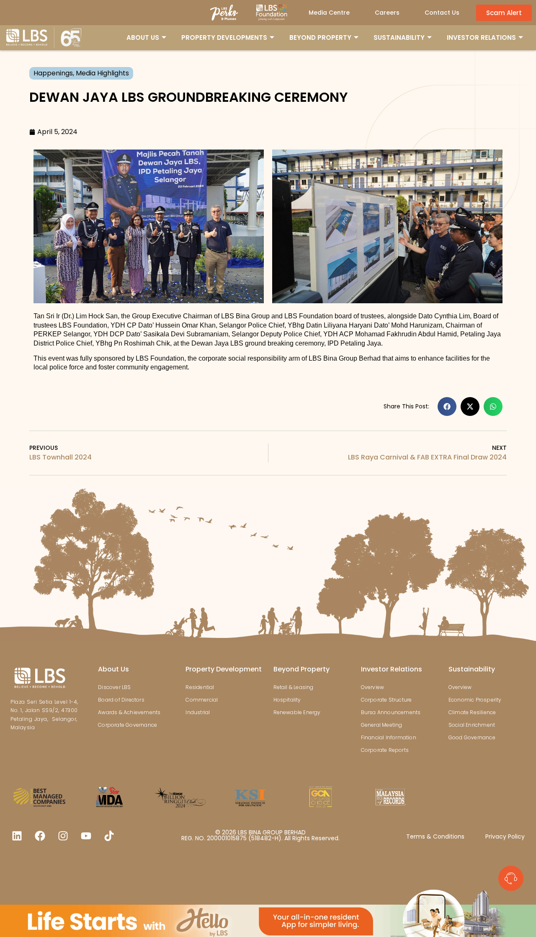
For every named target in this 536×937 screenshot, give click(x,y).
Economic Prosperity (475, 699)
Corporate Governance (127, 724)
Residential (200, 687)
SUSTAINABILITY (399, 37)
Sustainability (471, 669)
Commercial (202, 699)
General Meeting (381, 724)
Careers (387, 12)
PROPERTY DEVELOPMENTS (224, 37)
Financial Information (388, 737)
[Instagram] (62, 835)
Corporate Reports (385, 750)
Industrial (198, 712)
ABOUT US (142, 37)
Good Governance (471, 737)
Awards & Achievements (129, 712)
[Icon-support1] (510, 878)
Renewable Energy (297, 712)
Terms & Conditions (435, 836)
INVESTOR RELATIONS (481, 37)
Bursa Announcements (391, 712)
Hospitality (287, 699)
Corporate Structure (386, 699)
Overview (372, 687)
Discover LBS (114, 687)
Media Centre (329, 12)
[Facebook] (39, 835)
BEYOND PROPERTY (320, 37)
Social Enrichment (471, 724)
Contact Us (442, 12)
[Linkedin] (16, 835)
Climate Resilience (472, 712)
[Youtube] (85, 835)
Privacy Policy (505, 836)
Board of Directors (121, 699)
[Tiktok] (108, 835)
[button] (447, 406)
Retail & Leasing (293, 687)
